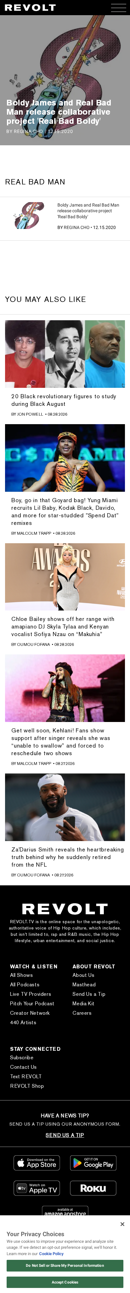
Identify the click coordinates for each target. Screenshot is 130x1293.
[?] (28, 215)
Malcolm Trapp (34, 533)
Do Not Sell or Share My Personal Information (65, 1265)
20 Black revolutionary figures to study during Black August (63, 400)
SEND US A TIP (65, 1135)
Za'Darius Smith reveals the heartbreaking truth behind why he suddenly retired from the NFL (67, 857)
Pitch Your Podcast (32, 1003)
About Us (83, 975)
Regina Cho (77, 227)
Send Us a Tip (89, 994)
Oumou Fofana (33, 644)
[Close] (122, 1224)
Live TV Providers (30, 994)
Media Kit (83, 1003)
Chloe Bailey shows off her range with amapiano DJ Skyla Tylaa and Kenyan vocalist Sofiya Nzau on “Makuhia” (63, 626)
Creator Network (30, 1013)
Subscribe (21, 1057)
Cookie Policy (51, 1253)
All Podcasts (24, 984)
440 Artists (23, 1022)
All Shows (21, 975)
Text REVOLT (26, 1076)
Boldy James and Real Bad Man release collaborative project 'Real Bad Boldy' (88, 210)
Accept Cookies (65, 1282)
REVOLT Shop (27, 1086)
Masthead (84, 984)
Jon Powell (30, 414)
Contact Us (23, 1067)
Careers (82, 1013)
